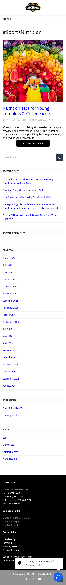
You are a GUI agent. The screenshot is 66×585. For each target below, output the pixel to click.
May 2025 (7, 336)
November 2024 (10, 364)
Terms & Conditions (12, 560)
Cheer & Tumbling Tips (14, 408)
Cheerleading (9, 539)
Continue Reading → (33, 143)
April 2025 (8, 343)
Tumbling (7, 543)
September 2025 (11, 322)
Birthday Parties (11, 546)
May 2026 (7, 272)
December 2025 (10, 300)
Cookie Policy (9, 557)
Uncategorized (39, 120)
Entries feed (8, 445)
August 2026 (9, 258)
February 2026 (10, 286)
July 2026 (7, 265)
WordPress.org (10, 459)
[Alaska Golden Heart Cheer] (33, 7)
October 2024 (9, 371)
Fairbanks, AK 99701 (13, 496)
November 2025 (10, 308)
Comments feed (10, 452)
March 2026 (9, 279)
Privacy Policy (25, 557)
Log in (6, 437)
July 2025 (7, 329)
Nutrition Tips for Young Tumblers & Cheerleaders (27, 110)
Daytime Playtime (11, 550)
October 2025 (9, 315)
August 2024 (9, 386)
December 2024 (10, 357)
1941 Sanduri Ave (11, 493)
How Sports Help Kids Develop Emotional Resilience (28, 197)
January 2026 (9, 293)
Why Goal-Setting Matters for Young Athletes (25, 190)
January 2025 (9, 350)
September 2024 (11, 378)
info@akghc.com (11, 503)
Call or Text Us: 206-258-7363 (17, 500)
